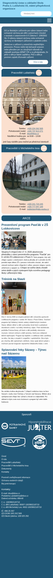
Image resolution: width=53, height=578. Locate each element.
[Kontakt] (26, 534)
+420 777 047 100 (35, 207)
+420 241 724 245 (35, 204)
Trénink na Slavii (13, 279)
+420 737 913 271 (35, 131)
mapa (38, 73)
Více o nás (38, 62)
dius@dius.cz (33, 134)
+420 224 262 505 (35, 129)
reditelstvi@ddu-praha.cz (38, 209)
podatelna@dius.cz (19, 496)
